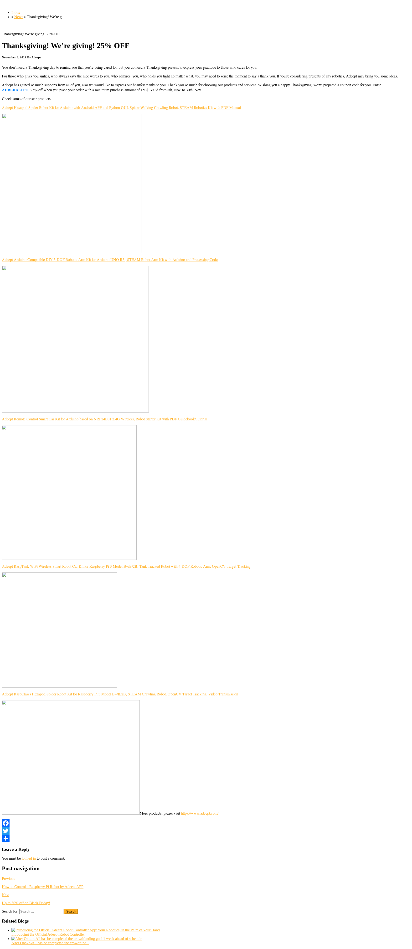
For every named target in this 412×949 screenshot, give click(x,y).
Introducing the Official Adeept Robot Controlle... (49, 934)
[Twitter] (206, 831)
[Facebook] (206, 823)
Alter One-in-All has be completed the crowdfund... (50, 943)
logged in (29, 858)
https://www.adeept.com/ (199, 813)
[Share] (206, 838)
